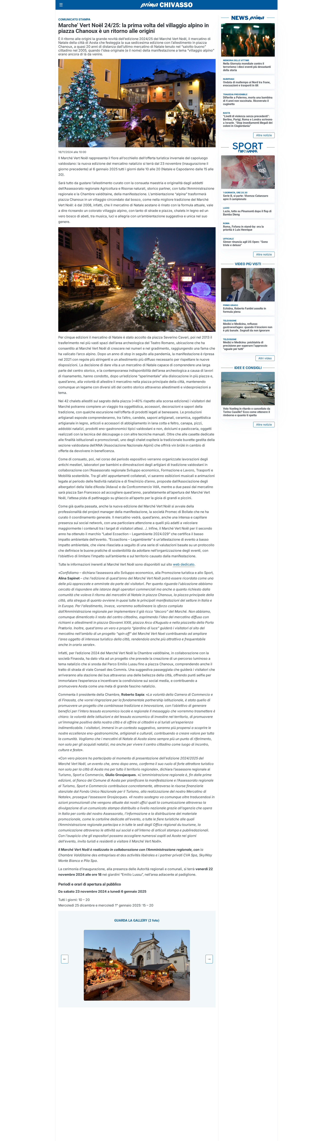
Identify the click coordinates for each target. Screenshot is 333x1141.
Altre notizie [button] (264, 135)
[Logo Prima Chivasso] (166, 5)
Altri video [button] (265, 358)
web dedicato (183, 564)
